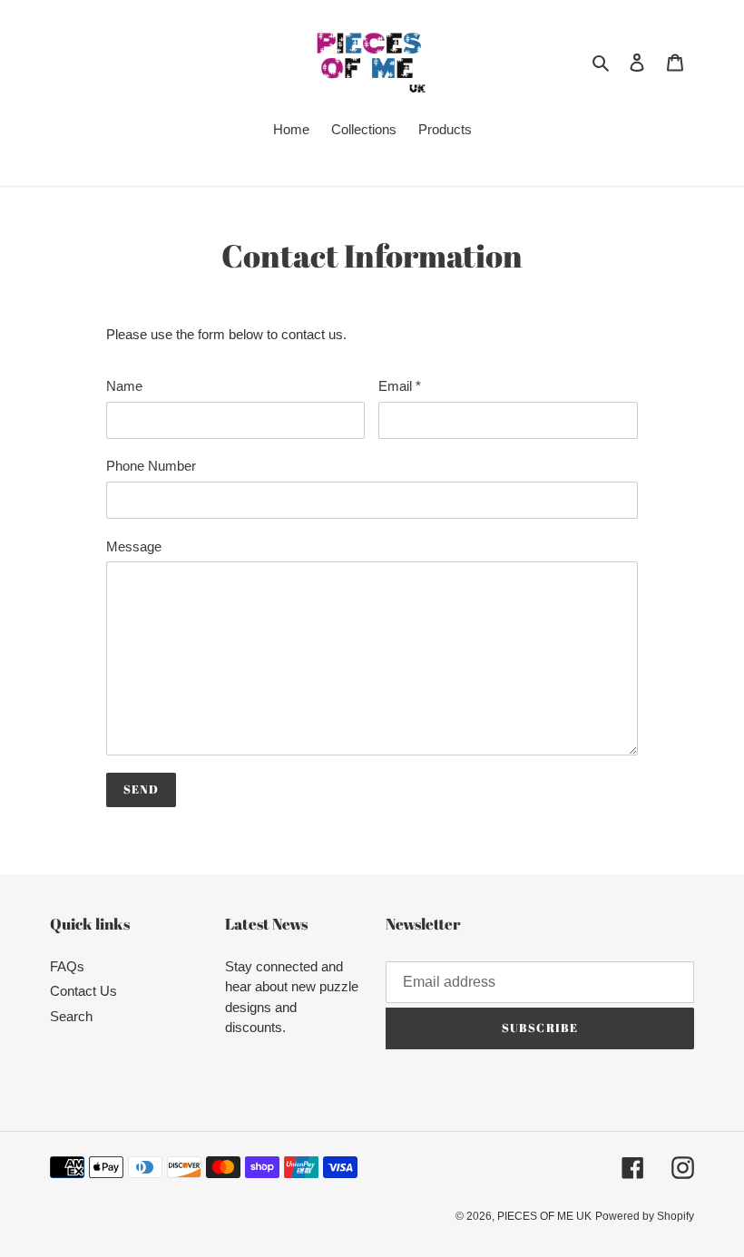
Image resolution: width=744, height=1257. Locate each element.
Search (71, 1016)
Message (134, 546)
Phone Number (151, 465)
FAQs (67, 966)
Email (399, 386)
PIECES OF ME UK (544, 1216)
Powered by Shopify (644, 1216)
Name (124, 386)
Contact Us (83, 991)
